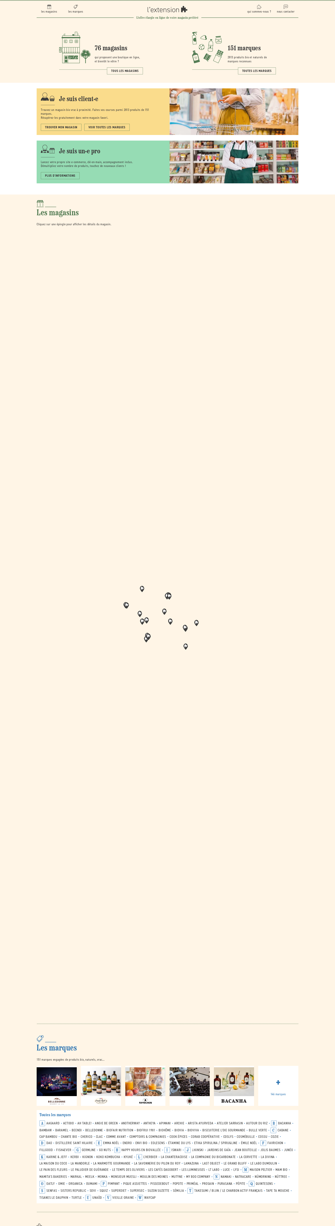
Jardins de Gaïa (219, 1150)
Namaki (226, 1176)
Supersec (137, 1190)
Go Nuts (105, 1150)
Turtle (77, 1197)
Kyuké (128, 1157)
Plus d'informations (60, 176)
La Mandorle (80, 1163)
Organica (76, 1183)
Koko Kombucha (108, 1157)
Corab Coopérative (205, 1136)
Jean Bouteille (245, 1150)
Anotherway (130, 1123)
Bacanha (284, 1123)
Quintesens (264, 1183)
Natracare (243, 1176)
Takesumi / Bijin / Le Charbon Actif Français (228, 1190)
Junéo (288, 1150)
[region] (167, 622)
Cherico (86, 1136)
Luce (226, 1170)
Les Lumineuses (193, 1170)
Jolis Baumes (270, 1150)
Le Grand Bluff (235, 1163)
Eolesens (158, 1143)
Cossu (262, 1136)
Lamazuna (191, 1163)
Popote (178, 1183)
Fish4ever (63, 1150)
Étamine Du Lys (179, 1143)
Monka (102, 1176)
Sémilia (178, 1190)
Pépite (240, 1183)
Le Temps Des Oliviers (128, 1170)
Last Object (211, 1163)
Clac (99, 1136)
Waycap (150, 1197)
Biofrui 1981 (146, 1130)
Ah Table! (84, 1123)
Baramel (61, 1130)
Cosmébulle (246, 1136)
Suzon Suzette (158, 1190)
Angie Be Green (106, 1123)
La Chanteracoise (174, 1157)
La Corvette (248, 1157)
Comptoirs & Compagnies (147, 1136)
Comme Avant (116, 1136)
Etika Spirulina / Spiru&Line (215, 1143)
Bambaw (45, 1130)
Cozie (275, 1136)
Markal (76, 1176)
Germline (89, 1150)
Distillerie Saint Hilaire (74, 1143)
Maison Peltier (261, 1170)
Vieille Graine (123, 1197)
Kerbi (74, 1157)
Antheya (149, 1123)
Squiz (104, 1190)
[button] (170, 622)
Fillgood (46, 1150)
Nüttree (281, 1176)
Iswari (176, 1150)
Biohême (165, 1130)
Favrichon (275, 1143)
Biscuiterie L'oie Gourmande (223, 1130)
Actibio (68, 1123)
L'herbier (150, 1157)
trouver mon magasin (61, 127)
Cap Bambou (48, 1136)
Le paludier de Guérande (90, 1170)
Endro (127, 1143)
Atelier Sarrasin (230, 1123)
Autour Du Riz (256, 1123)
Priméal (193, 1183)
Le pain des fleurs (53, 1170)
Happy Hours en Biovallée (141, 1150)
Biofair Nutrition (119, 1130)
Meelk (89, 1176)
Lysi (236, 1170)
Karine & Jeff (56, 1157)
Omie (61, 1183)
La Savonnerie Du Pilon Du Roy (157, 1163)
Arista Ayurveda (200, 1123)
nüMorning (263, 1176)
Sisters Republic (73, 1190)
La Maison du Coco (53, 1163)
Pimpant (114, 1183)
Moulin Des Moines (154, 1176)
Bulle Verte (258, 1130)
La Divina (268, 1157)
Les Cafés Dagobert (163, 1170)
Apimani (165, 1123)
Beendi (77, 1130)
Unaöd (97, 1197)
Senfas (51, 1190)
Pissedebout (159, 1183)
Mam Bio (282, 1170)
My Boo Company (198, 1176)
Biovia (179, 1130)
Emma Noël (111, 1143)
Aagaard (53, 1123)
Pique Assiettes (135, 1183)
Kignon (87, 1157)
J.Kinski (198, 1150)
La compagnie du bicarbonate (213, 1157)
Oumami (92, 1183)
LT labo (214, 1170)
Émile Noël (249, 1143)
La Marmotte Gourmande (112, 1163)
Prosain (208, 1183)
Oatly (50, 1183)
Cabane (283, 1130)
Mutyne (177, 1176)
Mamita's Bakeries (53, 1176)
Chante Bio (69, 1136)
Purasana (225, 1183)
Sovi (93, 1190)
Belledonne (94, 1130)
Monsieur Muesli (123, 1176)
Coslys (228, 1136)
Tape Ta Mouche (277, 1190)
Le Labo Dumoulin (263, 1163)
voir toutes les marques (106, 127)
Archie (179, 1123)
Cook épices (178, 1136)
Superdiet (118, 1190)
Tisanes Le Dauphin (53, 1197)
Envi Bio (141, 1143)
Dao (49, 1143)
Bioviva (193, 1130)
